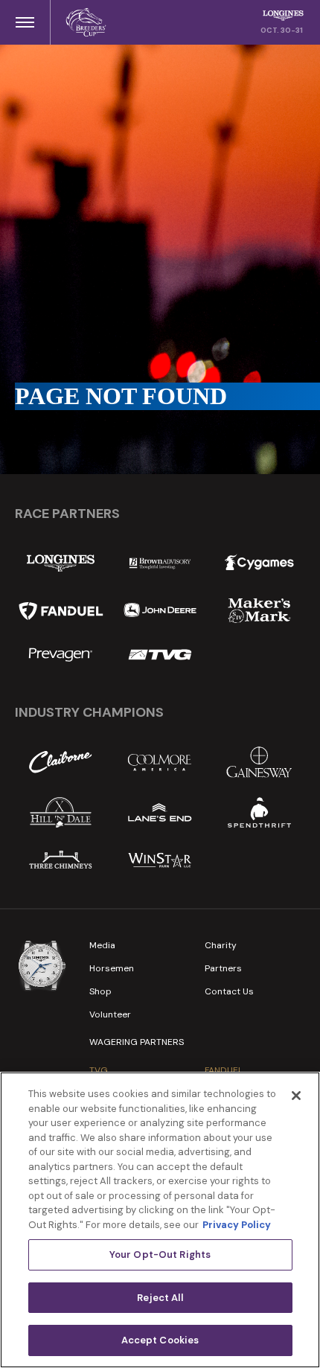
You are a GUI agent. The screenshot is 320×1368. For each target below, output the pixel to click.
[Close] (296, 1095)
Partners (223, 968)
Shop (100, 991)
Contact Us (229, 991)
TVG (98, 1070)
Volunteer (110, 1014)
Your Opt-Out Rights (160, 1254)
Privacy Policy (236, 1224)
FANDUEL (224, 1070)
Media (102, 945)
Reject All (159, 1297)
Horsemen (111, 968)
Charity (221, 945)
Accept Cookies (160, 1340)
